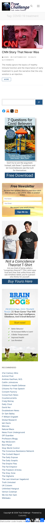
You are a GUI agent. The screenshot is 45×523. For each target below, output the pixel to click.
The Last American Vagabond (15, 479)
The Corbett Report (11, 454)
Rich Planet (7, 445)
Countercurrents (9, 398)
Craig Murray (8, 401)
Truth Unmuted (8, 482)
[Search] (38, 102)
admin (6, 57)
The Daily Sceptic (10, 460)
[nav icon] (38, 6)
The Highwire (8, 476)
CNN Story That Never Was (20, 52)
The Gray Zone (8, 473)
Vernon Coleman (9, 492)
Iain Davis (6, 423)
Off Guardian (8, 435)
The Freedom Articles (11, 470)
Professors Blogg (10, 438)
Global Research (9, 420)
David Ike (6, 407)
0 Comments (8, 60)
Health (33, 57)
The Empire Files (9, 463)
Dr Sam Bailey (8, 413)
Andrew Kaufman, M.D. (12, 379)
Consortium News (10, 395)
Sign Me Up (22, 212)
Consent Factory (9, 392)
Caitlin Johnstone (10, 382)
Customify (22, 515)
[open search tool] (31, 6)
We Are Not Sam (9, 495)
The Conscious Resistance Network (18, 451)
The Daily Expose (10, 457)
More (6, 79)
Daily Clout (7, 404)
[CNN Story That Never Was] (22, 37)
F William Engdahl (10, 417)
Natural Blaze (8, 429)
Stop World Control (11, 448)
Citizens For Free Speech (13, 388)
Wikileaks (6, 498)
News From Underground (13, 432)
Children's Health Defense (13, 385)
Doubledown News (10, 410)
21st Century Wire (10, 373)
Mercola (5, 426)
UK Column (7, 485)
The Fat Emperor (9, 467)
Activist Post (7, 376)
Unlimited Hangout (10, 488)
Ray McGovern (8, 442)
